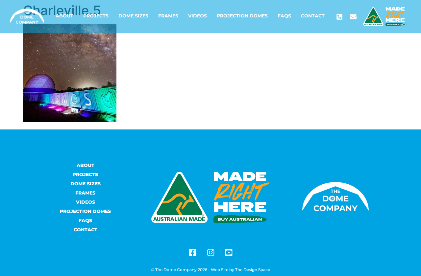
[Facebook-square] (192, 252)
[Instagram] (210, 252)
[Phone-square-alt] (339, 16)
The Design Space (252, 269)
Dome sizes (133, 16)
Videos (197, 16)
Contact (313, 16)
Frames (168, 16)
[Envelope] (353, 16)
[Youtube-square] (228, 252)
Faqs (284, 16)
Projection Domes (242, 16)
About (64, 16)
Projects (96, 16)
